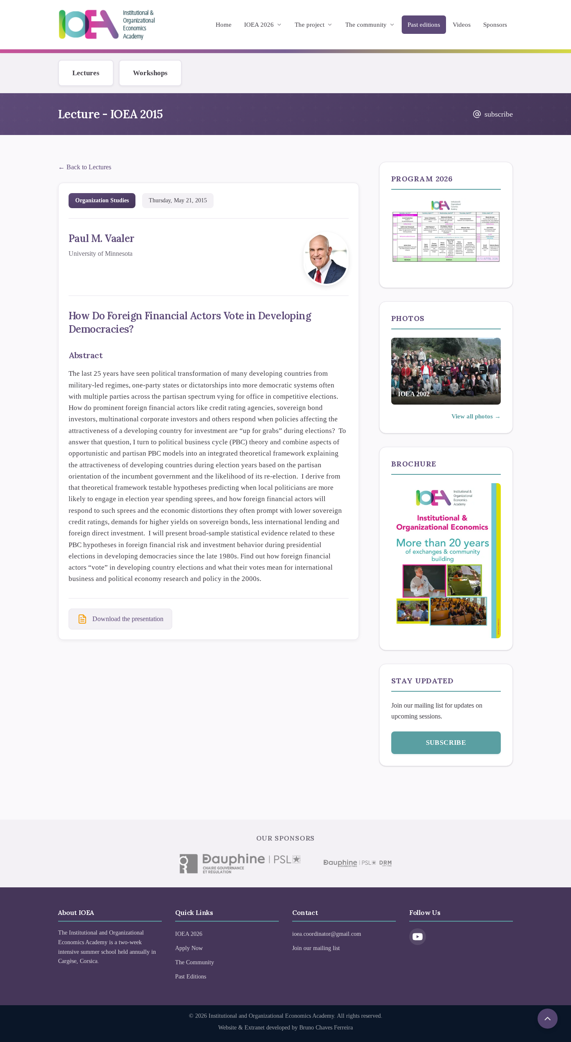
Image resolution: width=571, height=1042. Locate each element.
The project (309, 24)
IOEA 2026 (259, 24)
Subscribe (446, 742)
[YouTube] (417, 936)
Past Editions (190, 976)
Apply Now (189, 948)
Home (224, 24)
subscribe (498, 114)
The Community (194, 962)
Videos (462, 24)
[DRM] (357, 863)
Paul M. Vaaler (102, 238)
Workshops (150, 73)
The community (366, 24)
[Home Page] (106, 24)
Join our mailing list (316, 948)
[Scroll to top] (548, 1019)
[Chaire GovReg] (239, 863)
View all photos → (476, 416)
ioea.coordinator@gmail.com (326, 934)
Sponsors (495, 24)
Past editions (424, 24)
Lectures (85, 73)
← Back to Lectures (84, 167)
